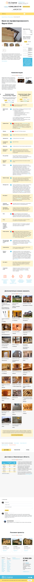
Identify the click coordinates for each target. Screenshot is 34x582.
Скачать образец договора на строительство (29, 280)
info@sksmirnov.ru (21, 2)
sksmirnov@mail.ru (29, 474)
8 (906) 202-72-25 (17, 9)
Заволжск (4, 468)
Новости (8, 568)
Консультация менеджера (27, 64)
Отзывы (8, 571)
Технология (17, 449)
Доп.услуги (9, 560)
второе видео (20, 127)
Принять (29, 580)
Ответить (6, 518)
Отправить (6, 510)
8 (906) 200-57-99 (15, 6)
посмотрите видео (25, 123)
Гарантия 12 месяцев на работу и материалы (21, 280)
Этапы (27, 449)
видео (28, 173)
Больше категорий (12, 444)
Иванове (6, 6)
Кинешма (4, 471)
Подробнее (4, 550)
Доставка (6, 449)
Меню (4, 13)
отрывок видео (19, 198)
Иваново (4, 470)
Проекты (3, 557)
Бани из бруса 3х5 (5, 444)
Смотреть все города (5, 473)
